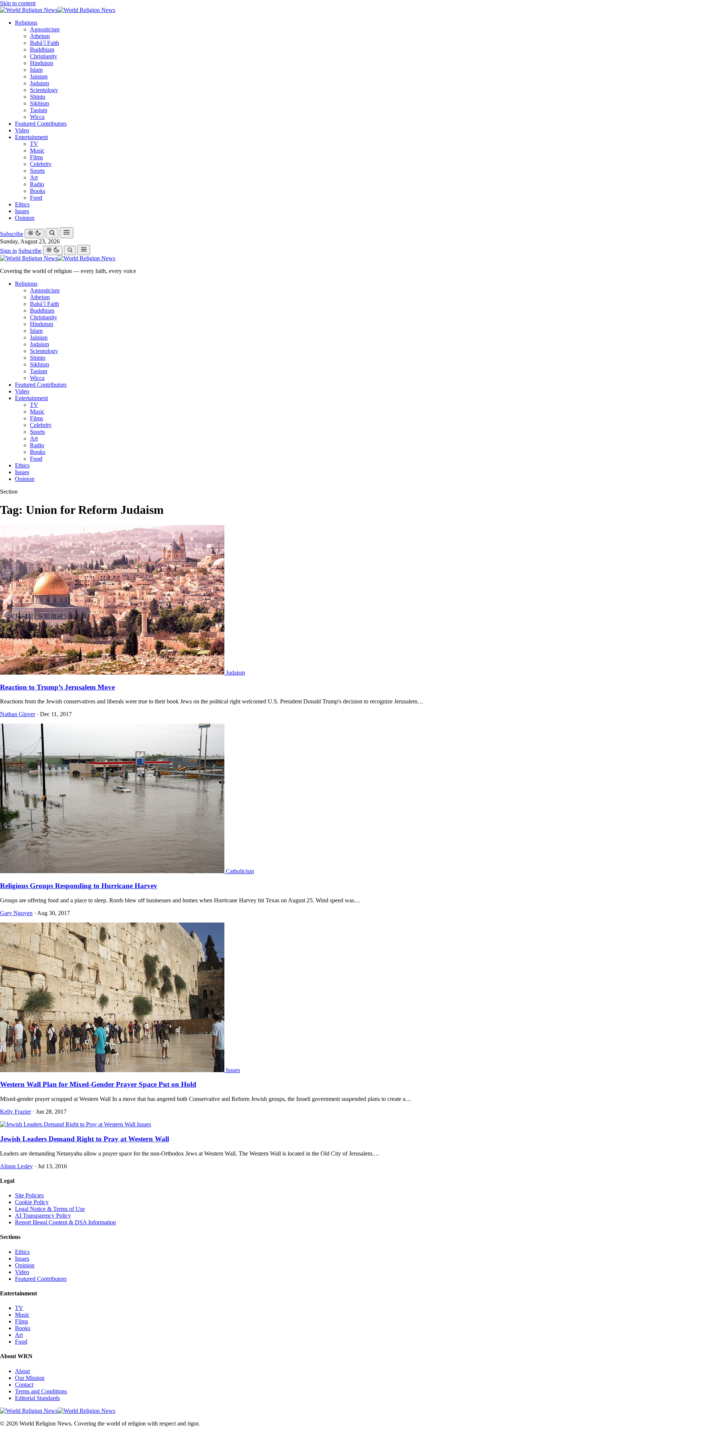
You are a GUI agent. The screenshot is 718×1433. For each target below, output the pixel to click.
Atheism (40, 36)
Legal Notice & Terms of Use (50, 1209)
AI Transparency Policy (43, 1215)
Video (22, 130)
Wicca (37, 117)
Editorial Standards (37, 1398)
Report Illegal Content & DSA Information (65, 1222)
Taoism (38, 110)
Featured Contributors (41, 123)
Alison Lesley (16, 1166)
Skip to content (18, 3)
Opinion (24, 218)
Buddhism (42, 49)
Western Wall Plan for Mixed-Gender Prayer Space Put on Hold (98, 1084)
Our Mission (30, 1378)
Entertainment (31, 137)
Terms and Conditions (41, 1391)
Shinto (37, 96)
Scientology (44, 90)
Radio (37, 184)
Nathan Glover (17, 714)
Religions (26, 22)
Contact (24, 1384)
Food (36, 197)
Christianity (43, 56)
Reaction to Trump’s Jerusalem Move (57, 687)
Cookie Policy (32, 1202)
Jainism (38, 76)
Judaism (39, 83)
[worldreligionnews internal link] (57, 10)
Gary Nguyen (16, 913)
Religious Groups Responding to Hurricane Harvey (78, 886)
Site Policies (29, 1195)
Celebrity (41, 164)
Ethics (22, 204)
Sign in (8, 251)
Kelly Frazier (15, 1111)
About (22, 1371)
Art (34, 177)
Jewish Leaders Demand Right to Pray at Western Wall (84, 1139)
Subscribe (11, 234)
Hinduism (41, 63)
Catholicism (240, 871)
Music (37, 150)
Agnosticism (44, 29)
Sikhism (39, 103)
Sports (37, 171)
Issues (22, 211)
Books (37, 191)
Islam (36, 70)
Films (36, 157)
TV (34, 144)
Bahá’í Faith (44, 43)
